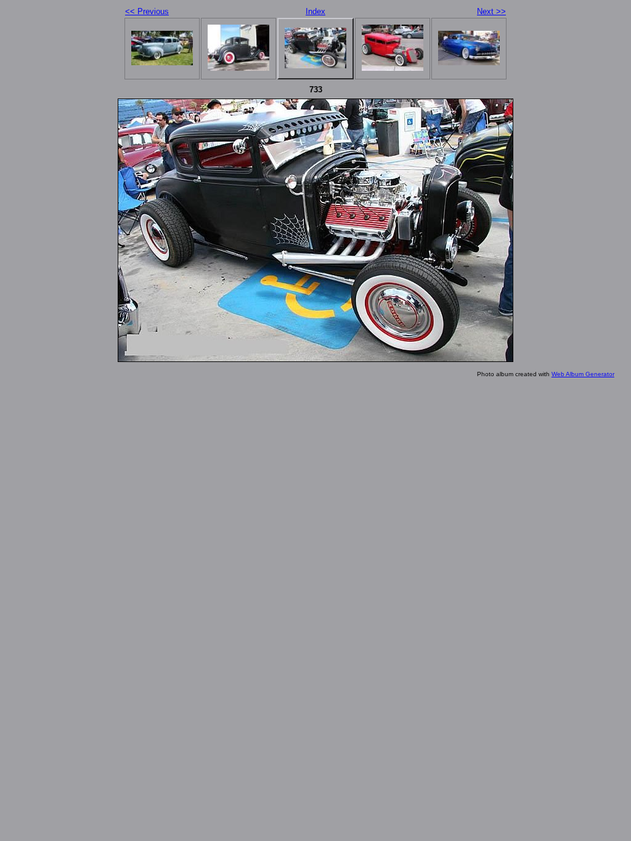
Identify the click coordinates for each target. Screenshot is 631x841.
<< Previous (147, 11)
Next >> (491, 11)
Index (315, 11)
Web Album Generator (583, 374)
